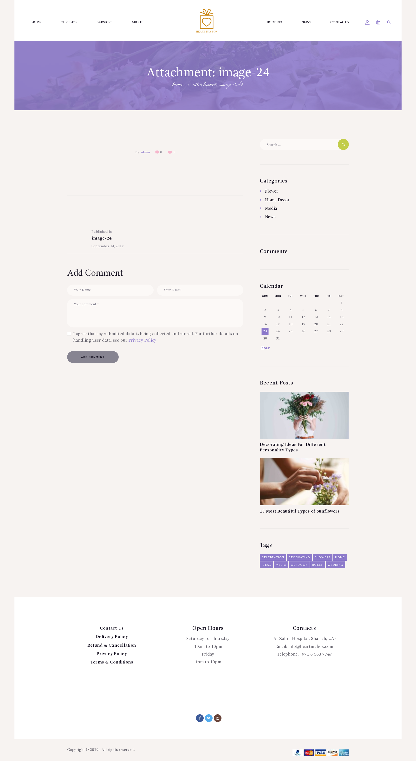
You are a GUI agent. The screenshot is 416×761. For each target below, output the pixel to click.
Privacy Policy (142, 340)
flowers (323, 557)
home (340, 557)
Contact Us (112, 628)
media (281, 565)
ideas (266, 565)
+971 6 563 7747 (316, 654)
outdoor (299, 565)
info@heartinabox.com (310, 646)
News (270, 217)
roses (317, 565)
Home (178, 85)
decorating (299, 557)
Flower (271, 191)
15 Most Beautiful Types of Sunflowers (300, 511)
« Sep (266, 348)
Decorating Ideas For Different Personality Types (292, 447)
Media (271, 208)
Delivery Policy (112, 637)
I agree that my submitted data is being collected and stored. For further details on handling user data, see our (155, 337)
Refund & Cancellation (111, 645)
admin (145, 152)
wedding (335, 565)
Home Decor (277, 200)
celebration (273, 557)
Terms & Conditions (111, 662)
